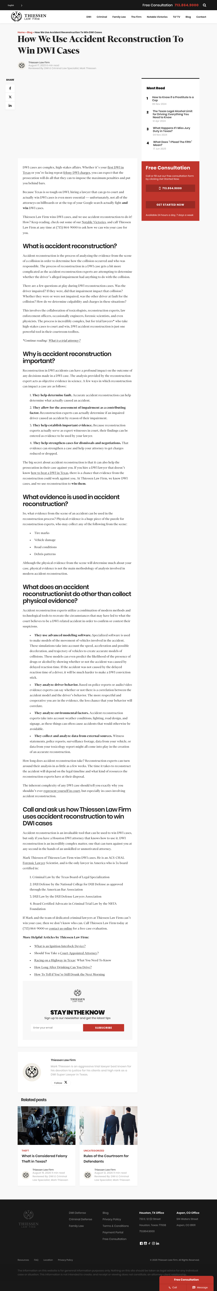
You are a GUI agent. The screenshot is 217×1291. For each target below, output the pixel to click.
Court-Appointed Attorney (78, 953)
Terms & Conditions (116, 1226)
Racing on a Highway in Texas (54, 960)
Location (48, 1260)
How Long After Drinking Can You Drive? (63, 967)
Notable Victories (157, 17)
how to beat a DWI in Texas (49, 473)
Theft (25, 1150)
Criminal (102, 17)
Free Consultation (114, 1239)
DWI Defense (77, 1213)
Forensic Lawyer (34, 863)
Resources (23, 1260)
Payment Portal (113, 1232)
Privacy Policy (112, 1219)
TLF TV (176, 17)
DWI (88, 17)
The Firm (136, 17)
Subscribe (103, 1028)
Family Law (119, 17)
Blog (188, 17)
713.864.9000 (187, 5)
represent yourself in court (62, 791)
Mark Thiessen (88, 68)
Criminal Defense (80, 1219)
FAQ (36, 1260)
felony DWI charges (76, 172)
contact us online (60, 928)
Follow (59, 1083)
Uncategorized (94, 1150)
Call (174, 1287)
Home (21, 32)
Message (202, 1287)
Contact (201, 17)
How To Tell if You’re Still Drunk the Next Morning (69, 974)
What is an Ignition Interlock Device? (60, 946)
